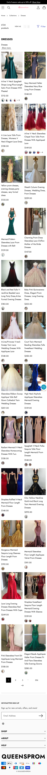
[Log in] (38, 7)
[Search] (9, 7)
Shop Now (36, 2)
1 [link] (8, 680)
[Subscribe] (40, 716)
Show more (6, 48)
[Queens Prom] (23, 7)
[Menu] (3, 7)
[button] (44, 7)
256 (36, 680)
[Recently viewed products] (43, 387)
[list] (25, 26)
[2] (28, 26)
